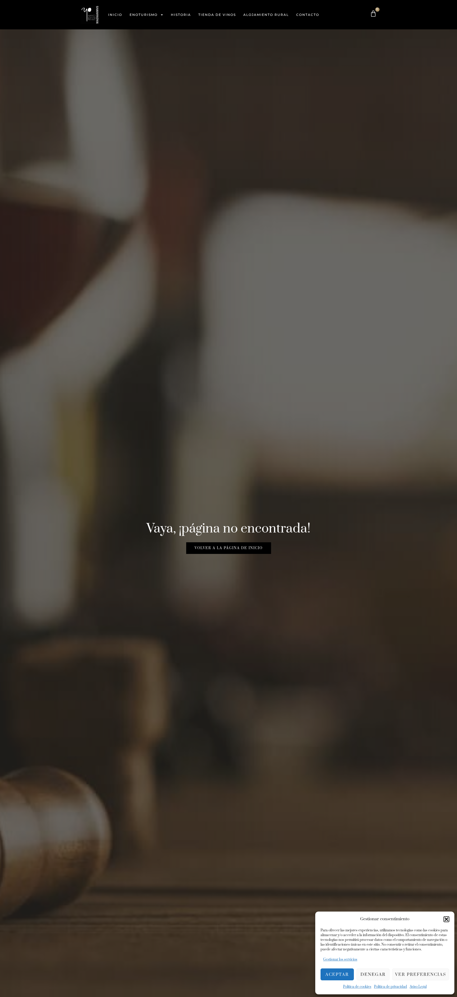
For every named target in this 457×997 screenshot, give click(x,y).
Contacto (307, 15)
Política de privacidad (390, 987)
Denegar (373, 974)
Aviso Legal (418, 987)
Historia (181, 15)
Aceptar (337, 974)
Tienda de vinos (217, 15)
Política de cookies (357, 987)
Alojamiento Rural (266, 15)
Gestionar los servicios (340, 959)
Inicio (115, 15)
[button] (446, 919)
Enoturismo (144, 15)
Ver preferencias (420, 974)
